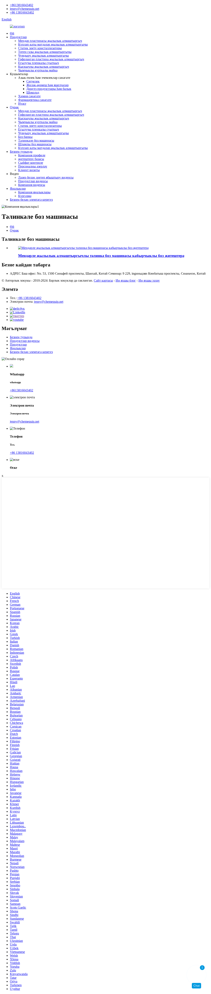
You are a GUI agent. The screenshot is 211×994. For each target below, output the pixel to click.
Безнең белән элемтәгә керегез (31, 199)
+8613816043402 (21, 5)
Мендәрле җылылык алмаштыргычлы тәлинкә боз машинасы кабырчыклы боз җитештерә (101, 255)
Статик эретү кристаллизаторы (40, 48)
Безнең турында (21, 151)
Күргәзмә (24, 196)
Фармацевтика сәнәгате (35, 100)
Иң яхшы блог (126, 280)
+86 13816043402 (22, 12)
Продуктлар (18, 37)
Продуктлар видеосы (33, 181)
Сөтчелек (33, 81)
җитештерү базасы (31, 159)
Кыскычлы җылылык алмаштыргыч (43, 66)
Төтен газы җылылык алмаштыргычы (45, 52)
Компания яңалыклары (34, 192)
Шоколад (32, 92)
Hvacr (22, 103)
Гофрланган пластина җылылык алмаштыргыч (51, 59)
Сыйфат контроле (30, 162)
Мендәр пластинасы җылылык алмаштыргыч (50, 40)
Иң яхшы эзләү (149, 280)
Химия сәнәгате (29, 96)
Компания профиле (31, 155)
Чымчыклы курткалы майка (37, 70)
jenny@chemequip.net (24, 8)
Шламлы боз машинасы (35, 144)
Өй (12, 33)
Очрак (14, 107)
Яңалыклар (18, 188)
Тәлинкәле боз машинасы (36, 140)
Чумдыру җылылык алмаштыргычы (43, 55)
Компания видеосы (31, 185)
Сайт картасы (103, 280)
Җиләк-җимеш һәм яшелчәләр (47, 85)
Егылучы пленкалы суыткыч (38, 63)
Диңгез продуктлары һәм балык (48, 89)
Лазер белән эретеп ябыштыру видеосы (46, 177)
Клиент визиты (29, 170)
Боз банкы (25, 137)
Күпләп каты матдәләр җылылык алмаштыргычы (53, 44)
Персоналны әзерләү (32, 166)
